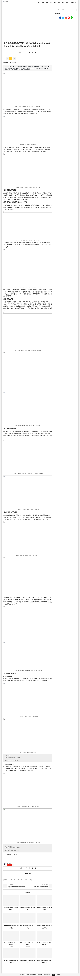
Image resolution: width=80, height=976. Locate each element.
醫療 (55, 2)
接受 (53, 974)
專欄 (67, 2)
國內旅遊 (10, 879)
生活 (51, 2)
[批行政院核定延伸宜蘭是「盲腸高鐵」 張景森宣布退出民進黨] (11, 900)
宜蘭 (14, 879)
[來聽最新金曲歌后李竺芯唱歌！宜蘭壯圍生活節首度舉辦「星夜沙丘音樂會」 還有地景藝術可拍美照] (44, 953)
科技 (63, 2)
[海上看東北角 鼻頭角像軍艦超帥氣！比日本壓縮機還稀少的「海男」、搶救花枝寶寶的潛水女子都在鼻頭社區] (44, 936)
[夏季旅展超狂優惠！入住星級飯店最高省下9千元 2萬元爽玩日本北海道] (28, 953)
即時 (43, 2)
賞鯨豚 (25, 879)
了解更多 (58, 974)
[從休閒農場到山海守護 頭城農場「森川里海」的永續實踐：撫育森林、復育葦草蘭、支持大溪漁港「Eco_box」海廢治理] (44, 900)
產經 (59, 2)
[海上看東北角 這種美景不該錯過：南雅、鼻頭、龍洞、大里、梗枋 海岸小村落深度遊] (11, 953)
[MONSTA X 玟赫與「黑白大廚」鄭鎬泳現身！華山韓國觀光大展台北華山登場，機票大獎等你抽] (11, 918)
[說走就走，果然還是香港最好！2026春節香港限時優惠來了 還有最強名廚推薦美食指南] (11, 936)
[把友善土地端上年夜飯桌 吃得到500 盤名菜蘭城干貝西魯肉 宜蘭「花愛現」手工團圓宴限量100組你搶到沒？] (28, 936)
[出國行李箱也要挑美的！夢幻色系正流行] (28, 918)
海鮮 (21, 879)
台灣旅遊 (5, 879)
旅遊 (18, 879)
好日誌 (72, 2)
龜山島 (30, 879)
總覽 (39, 2)
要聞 (47, 2)
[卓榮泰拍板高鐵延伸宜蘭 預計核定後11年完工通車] (28, 900)
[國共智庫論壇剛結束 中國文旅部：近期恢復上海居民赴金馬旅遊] (44, 918)
